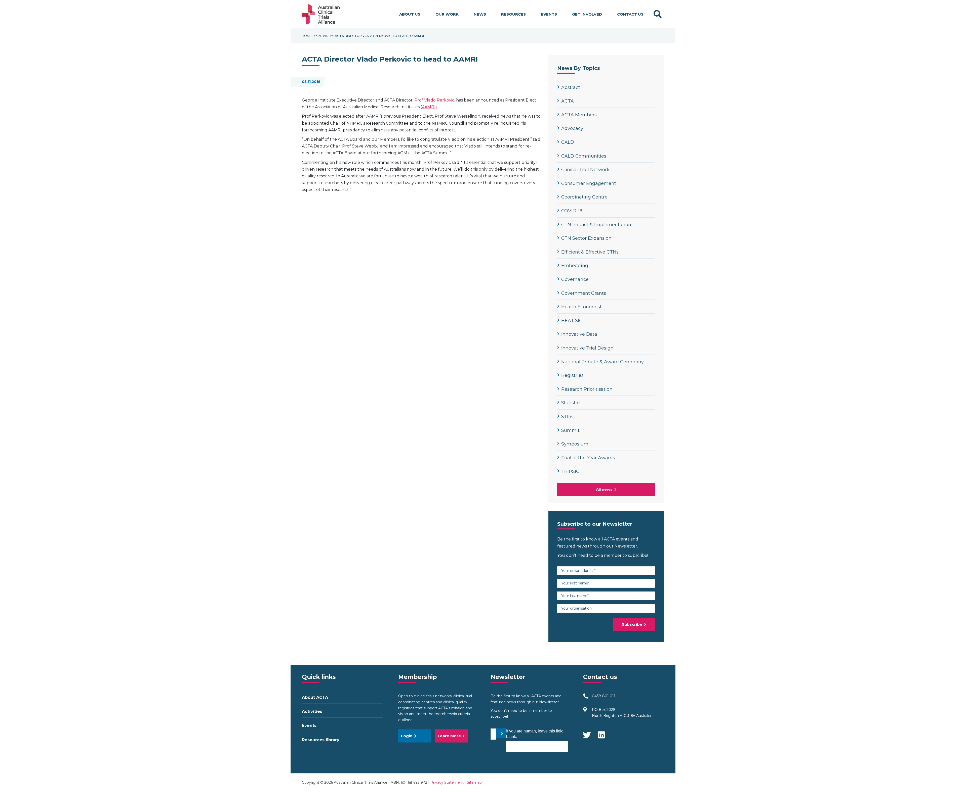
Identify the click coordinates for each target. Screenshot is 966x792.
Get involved (587, 14)
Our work (447, 14)
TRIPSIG (570, 471)
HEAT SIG (572, 320)
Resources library (320, 739)
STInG (568, 416)
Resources (513, 14)
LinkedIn (602, 732)
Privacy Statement (447, 782)
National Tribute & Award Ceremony (602, 362)
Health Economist (581, 307)
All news (604, 489)
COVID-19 (571, 211)
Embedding (574, 265)
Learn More (449, 735)
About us (409, 14)
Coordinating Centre (584, 197)
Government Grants (583, 293)
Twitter (587, 732)
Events (549, 14)
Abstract (570, 87)
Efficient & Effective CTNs (590, 252)
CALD (567, 142)
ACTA (567, 101)
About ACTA (315, 697)
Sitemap (474, 782)
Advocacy (572, 128)
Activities (312, 711)
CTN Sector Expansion (586, 238)
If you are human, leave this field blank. (535, 734)
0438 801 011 (603, 696)
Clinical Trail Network (585, 169)
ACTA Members (579, 115)
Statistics (571, 403)
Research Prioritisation (587, 389)
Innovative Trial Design (587, 348)
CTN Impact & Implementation (596, 224)
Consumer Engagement (588, 183)
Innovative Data (579, 334)
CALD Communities (583, 156)
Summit (570, 430)
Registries (572, 375)
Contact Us (630, 14)
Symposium (574, 444)
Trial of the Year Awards (588, 458)
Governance (575, 279)
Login (406, 735)
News (480, 14)
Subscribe (632, 624)
